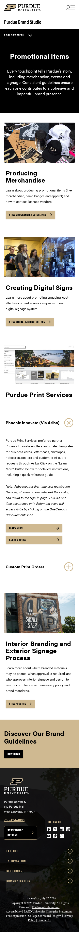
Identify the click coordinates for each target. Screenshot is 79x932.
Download (13, 754)
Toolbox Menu (14, 35)
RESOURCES (14, 871)
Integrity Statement (59, 912)
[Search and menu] (70, 7)
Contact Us (44, 920)
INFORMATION (16, 861)
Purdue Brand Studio (22, 21)
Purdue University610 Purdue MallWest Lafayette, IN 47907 (19, 806)
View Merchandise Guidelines (27, 215)
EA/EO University (34, 912)
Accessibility (14, 912)
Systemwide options (15, 832)
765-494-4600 (14, 820)
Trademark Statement (46, 907)
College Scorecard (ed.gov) (45, 916)
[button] (39, 422)
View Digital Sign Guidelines (27, 322)
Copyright (17, 903)
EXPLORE (12, 851)
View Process (17, 704)
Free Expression (16, 916)
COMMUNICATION (18, 881)
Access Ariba (17, 540)
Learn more (16, 528)
